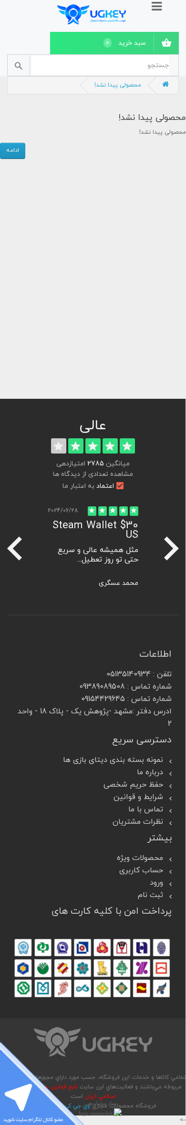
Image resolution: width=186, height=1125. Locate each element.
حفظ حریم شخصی (133, 785)
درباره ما (150, 772)
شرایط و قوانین (138, 797)
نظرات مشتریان (138, 822)
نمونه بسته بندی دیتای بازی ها (113, 760)
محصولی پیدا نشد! (117, 85)
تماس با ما (145, 809)
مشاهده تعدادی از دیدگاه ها (93, 474)
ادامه (12, 150)
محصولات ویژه (140, 858)
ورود (156, 883)
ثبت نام (150, 895)
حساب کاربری (141, 870)
